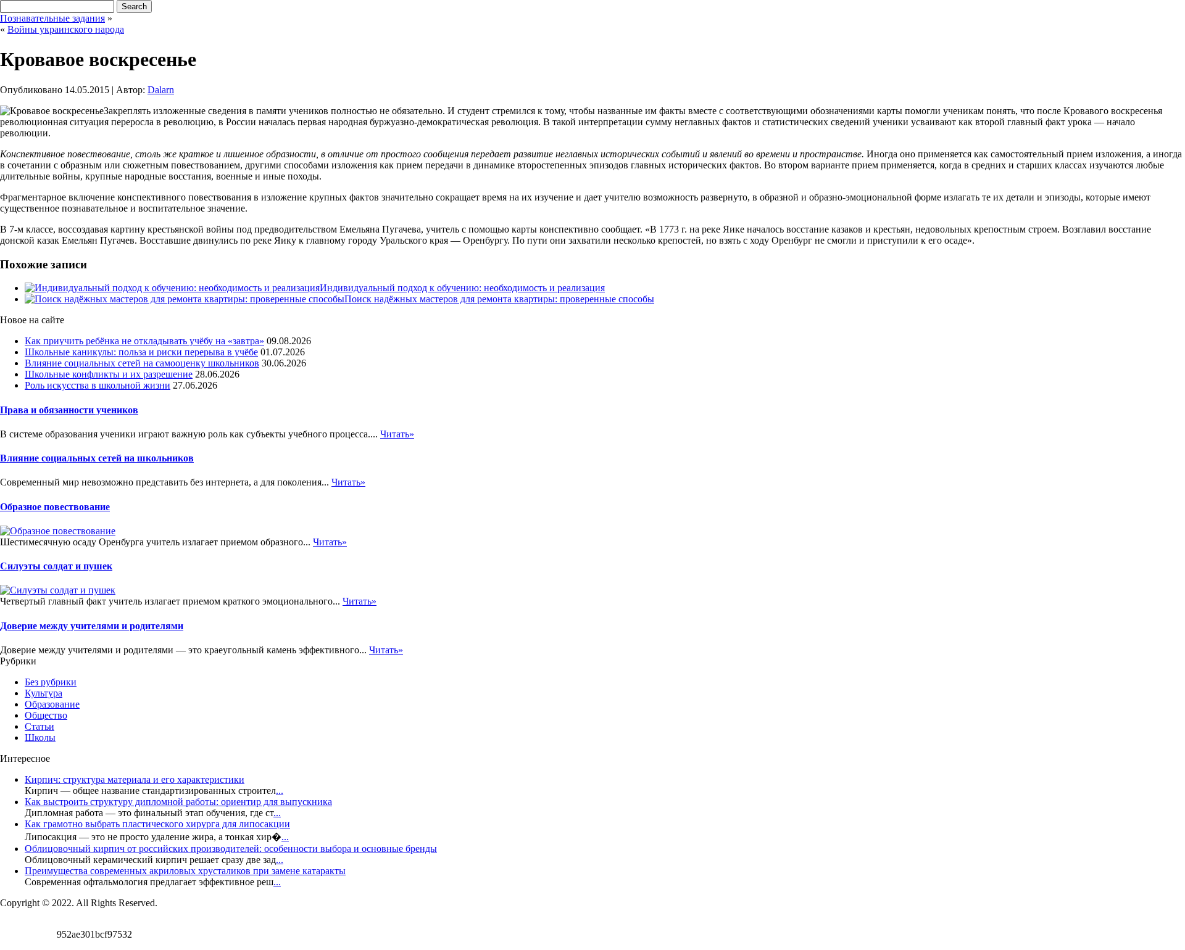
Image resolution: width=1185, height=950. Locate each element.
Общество (46, 715)
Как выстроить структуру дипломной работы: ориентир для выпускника (178, 801)
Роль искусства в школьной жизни (97, 385)
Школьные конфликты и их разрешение (109, 374)
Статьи (39, 726)
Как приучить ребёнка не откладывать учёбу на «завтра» (144, 341)
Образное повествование (55, 507)
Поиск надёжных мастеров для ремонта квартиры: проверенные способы (499, 299)
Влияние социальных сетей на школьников (97, 458)
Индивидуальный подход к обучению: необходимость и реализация (462, 288)
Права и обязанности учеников (69, 410)
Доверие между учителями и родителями (91, 626)
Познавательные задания (52, 18)
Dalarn (161, 90)
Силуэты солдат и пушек (56, 566)
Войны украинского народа (65, 29)
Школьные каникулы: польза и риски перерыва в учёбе (141, 352)
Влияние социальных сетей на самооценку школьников (142, 363)
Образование (52, 704)
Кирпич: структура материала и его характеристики (134, 779)
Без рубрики (51, 682)
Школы (40, 737)
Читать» (397, 434)
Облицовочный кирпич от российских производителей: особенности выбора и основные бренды (231, 848)
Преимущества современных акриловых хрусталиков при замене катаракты (185, 870)
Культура (43, 693)
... (279, 790)
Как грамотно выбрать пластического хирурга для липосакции (157, 824)
